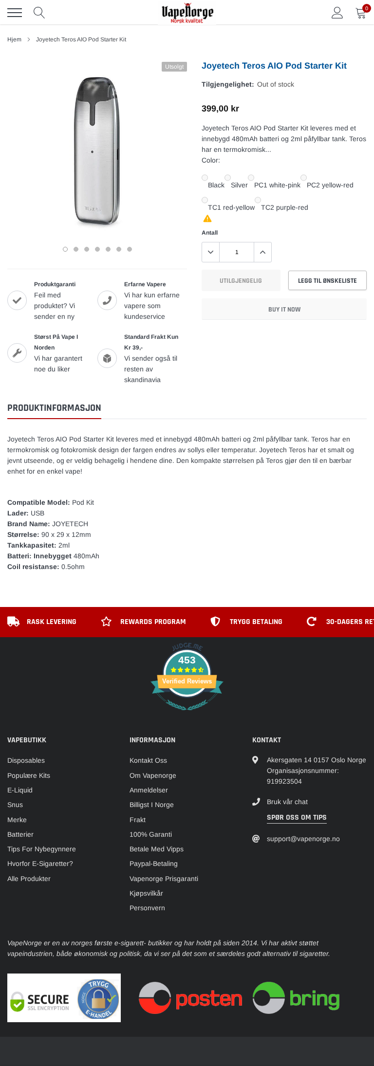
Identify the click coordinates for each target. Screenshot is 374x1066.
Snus (15, 805)
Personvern (147, 908)
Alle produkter (29, 878)
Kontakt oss (148, 760)
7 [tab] (129, 249)
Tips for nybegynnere (41, 849)
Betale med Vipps (157, 849)
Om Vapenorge (153, 775)
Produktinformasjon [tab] (54, 408)
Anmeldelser (149, 790)
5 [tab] (108, 249)
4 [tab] (97, 249)
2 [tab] (76, 249)
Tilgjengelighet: (228, 84)
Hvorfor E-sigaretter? (40, 863)
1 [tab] (65, 249)
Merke (17, 820)
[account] (337, 13)
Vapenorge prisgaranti (164, 878)
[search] (39, 12)
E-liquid (20, 790)
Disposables (26, 760)
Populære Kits (28, 775)
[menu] (14, 12)
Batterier (20, 834)
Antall (210, 232)
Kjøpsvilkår (146, 893)
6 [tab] (118, 249)
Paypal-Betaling (154, 863)
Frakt (138, 820)
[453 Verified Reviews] (187, 715)
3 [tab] (86, 249)
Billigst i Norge (152, 805)
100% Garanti (151, 834)
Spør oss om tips (297, 817)
